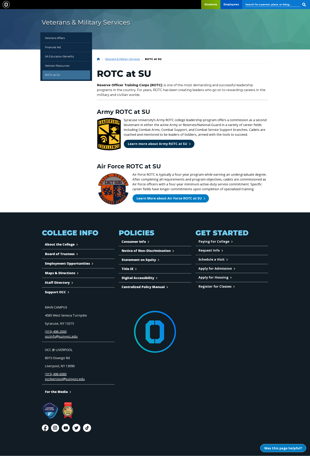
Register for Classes (215, 286)
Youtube (66, 428)
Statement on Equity (139, 260)
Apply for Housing (213, 277)
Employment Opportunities (67, 263)
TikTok (87, 428)
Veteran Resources (57, 65)
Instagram (55, 428)
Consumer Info (134, 241)
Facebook (45, 428)
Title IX (127, 269)
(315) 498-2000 (56, 331)
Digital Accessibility (138, 278)
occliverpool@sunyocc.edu (65, 379)
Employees (231, 4)
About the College (60, 244)
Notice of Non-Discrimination (146, 250)
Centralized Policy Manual (143, 287)
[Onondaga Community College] (98, 59)
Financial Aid (53, 47)
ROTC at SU (52, 75)
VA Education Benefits (59, 56)
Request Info (209, 250)
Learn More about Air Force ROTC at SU (169, 198)
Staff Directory (57, 282)
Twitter (76, 428)
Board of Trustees (60, 254)
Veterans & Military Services (122, 59)
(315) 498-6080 (56, 374)
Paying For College (213, 241)
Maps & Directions (60, 273)
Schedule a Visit (211, 259)
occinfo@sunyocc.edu (61, 336)
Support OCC (55, 292)
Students (210, 4)
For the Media (56, 392)
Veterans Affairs (55, 38)
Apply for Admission (215, 268)
